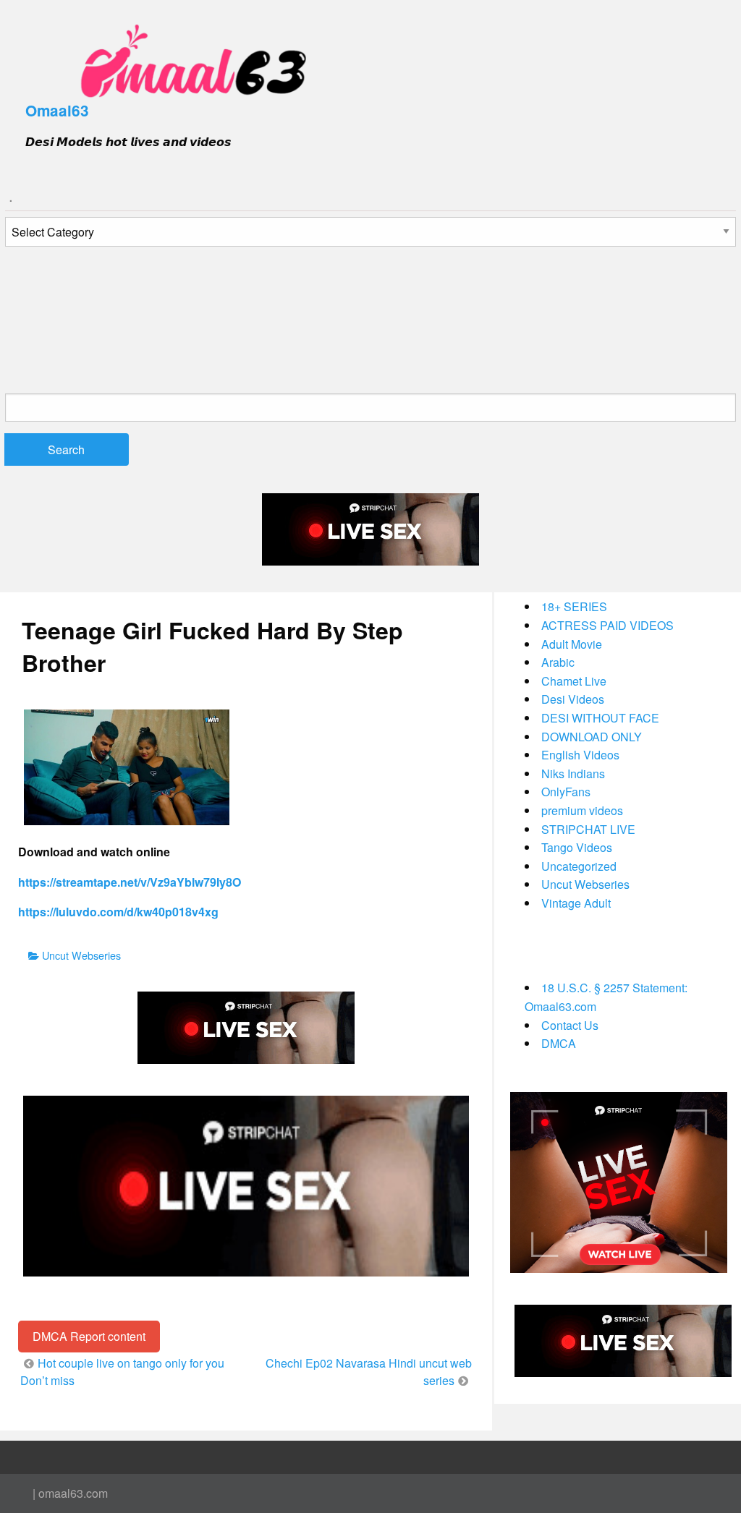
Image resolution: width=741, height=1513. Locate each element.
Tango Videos (576, 847)
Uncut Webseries (81, 955)
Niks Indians (573, 773)
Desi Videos (572, 699)
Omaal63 (57, 110)
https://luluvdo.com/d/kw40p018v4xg (118, 911)
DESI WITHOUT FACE (600, 717)
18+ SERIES (574, 606)
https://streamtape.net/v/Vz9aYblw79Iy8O (129, 882)
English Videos (580, 754)
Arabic (558, 662)
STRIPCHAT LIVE (588, 829)
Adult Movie (571, 644)
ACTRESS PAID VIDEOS (607, 625)
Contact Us (569, 1025)
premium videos (582, 810)
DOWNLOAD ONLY (591, 736)
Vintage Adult (576, 903)
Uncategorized (579, 866)
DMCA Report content (89, 1336)
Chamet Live (573, 681)
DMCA (558, 1043)
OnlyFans (565, 791)
